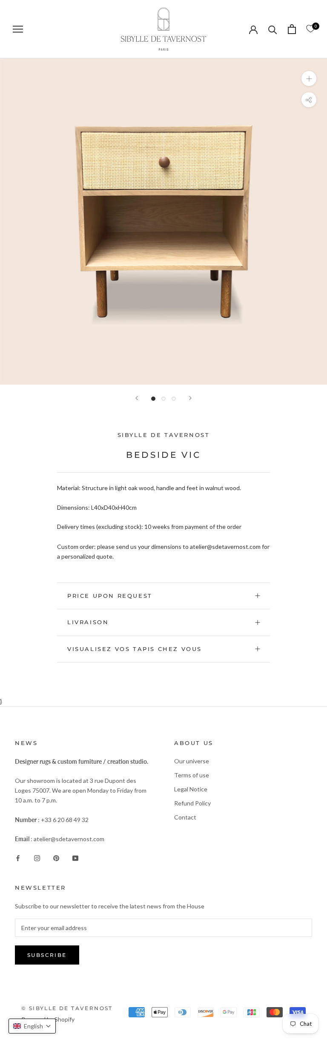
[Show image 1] (153, 399)
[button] (32, 1026)
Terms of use (191, 775)
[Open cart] (292, 29)
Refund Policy (192, 803)
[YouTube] (75, 857)
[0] (310, 29)
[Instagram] (37, 857)
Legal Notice (190, 789)
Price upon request (109, 595)
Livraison (88, 622)
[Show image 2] (163, 399)
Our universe (191, 761)
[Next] (190, 398)
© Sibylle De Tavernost (67, 1008)
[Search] (272, 29)
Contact (185, 817)
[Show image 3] (174, 399)
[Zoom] (308, 78)
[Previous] (136, 398)
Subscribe (47, 955)
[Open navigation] (18, 29)
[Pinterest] (56, 857)
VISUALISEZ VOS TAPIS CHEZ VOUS (134, 648)
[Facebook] (18, 857)
